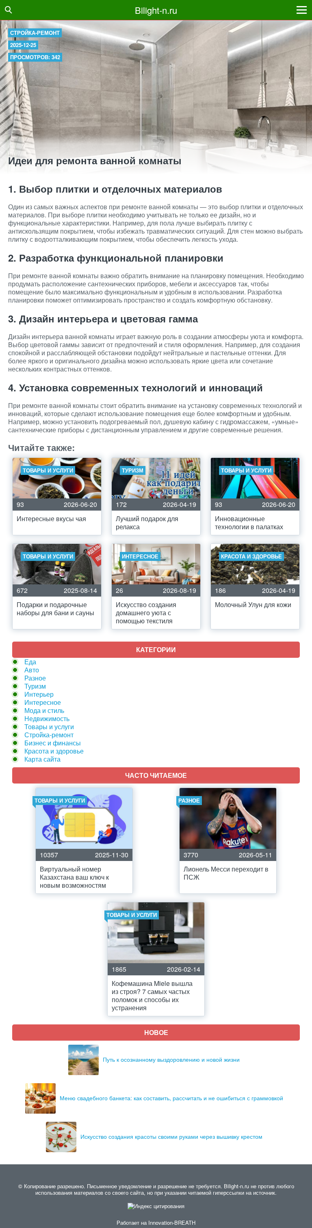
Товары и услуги (49, 726)
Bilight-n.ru (156, 10)
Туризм (35, 686)
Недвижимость (46, 718)
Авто (31, 669)
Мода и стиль (44, 710)
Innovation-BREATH (171, 1222)
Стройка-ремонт (35, 32)
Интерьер (39, 694)
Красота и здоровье (54, 751)
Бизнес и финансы (52, 742)
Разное (35, 678)
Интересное (42, 702)
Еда (30, 661)
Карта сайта (42, 759)
